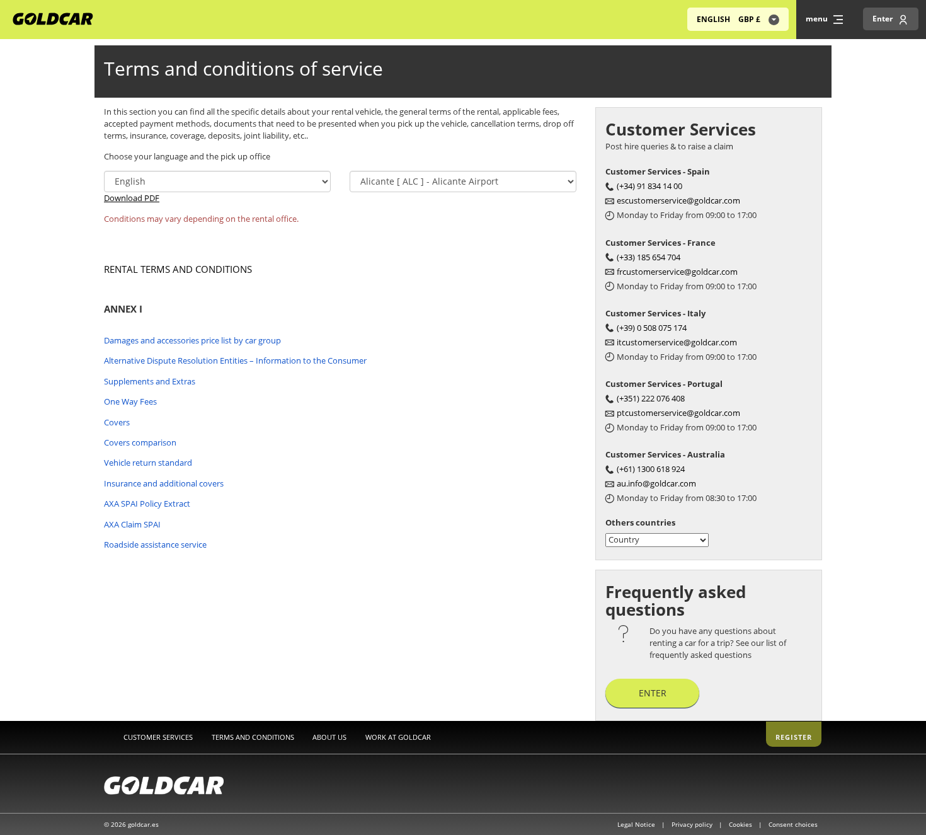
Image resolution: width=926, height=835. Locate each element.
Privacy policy (693, 824)
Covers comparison (140, 442)
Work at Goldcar (398, 737)
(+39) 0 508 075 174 (652, 327)
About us (329, 737)
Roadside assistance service (155, 544)
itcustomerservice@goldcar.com (677, 342)
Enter (652, 693)
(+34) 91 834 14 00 (649, 186)
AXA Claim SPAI (132, 524)
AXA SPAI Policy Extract (147, 503)
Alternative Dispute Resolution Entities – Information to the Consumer (235, 360)
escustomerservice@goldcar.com (678, 200)
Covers (117, 422)
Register (793, 737)
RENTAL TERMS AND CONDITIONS (178, 269)
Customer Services (158, 737)
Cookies (741, 824)
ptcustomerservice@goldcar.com (678, 412)
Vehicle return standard (148, 462)
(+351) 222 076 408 (651, 398)
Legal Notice (637, 824)
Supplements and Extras (149, 381)
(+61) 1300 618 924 (651, 469)
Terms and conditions (253, 737)
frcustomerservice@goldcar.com (677, 271)
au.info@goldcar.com (656, 483)
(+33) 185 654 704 (648, 257)
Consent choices (793, 824)
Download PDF (131, 198)
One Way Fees (130, 401)
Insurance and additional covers (164, 483)
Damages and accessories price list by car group (192, 340)
